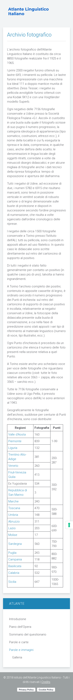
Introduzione (17, 619)
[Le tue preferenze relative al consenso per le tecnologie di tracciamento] (69, 525)
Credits (45, 682)
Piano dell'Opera (20, 627)
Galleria (17, 657)
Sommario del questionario (27, 634)
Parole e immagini (21, 650)
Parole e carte (19, 642)
